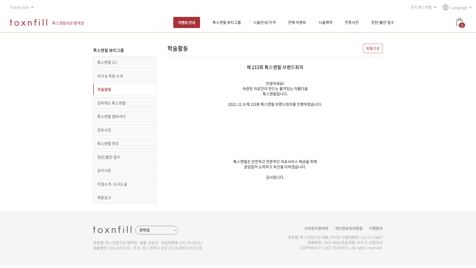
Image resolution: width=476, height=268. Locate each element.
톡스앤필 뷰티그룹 (226, 22)
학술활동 (104, 89)
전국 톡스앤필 (421, 7)
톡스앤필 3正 (107, 62)
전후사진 (352, 22)
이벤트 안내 (186, 22)
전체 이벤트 (297, 22)
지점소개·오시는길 (112, 184)
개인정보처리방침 (349, 228)
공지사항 (104, 170)
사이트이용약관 (316, 228)
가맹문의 (376, 228)
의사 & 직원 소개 (110, 76)
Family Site (19, 7)
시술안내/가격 (264, 22)
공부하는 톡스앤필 (111, 103)
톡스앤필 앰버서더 (111, 116)
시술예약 (325, 22)
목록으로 (373, 48)
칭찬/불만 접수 (382, 22)
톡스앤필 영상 (108, 143)
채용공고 (104, 197)
